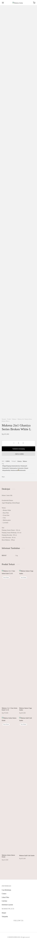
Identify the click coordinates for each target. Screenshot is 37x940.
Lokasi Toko (5, 897)
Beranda (4, 419)
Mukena (14, 419)
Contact (4, 893)
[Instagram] (18, 925)
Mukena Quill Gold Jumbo (26, 855)
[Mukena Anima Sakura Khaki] (10, 785)
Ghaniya (19, 461)
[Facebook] (7, 477)
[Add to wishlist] (15, 578)
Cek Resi (4, 901)
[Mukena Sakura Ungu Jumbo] (27, 638)
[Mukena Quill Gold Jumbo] (27, 785)
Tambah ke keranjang (18, 449)
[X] (10, 477)
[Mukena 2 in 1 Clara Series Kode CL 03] (10, 638)
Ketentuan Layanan (7, 904)
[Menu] (3, 2)
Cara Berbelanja (6, 890)
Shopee (4, 913)
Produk (9, 419)
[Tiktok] (22, 925)
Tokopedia (5, 916)
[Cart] (34, 3)
